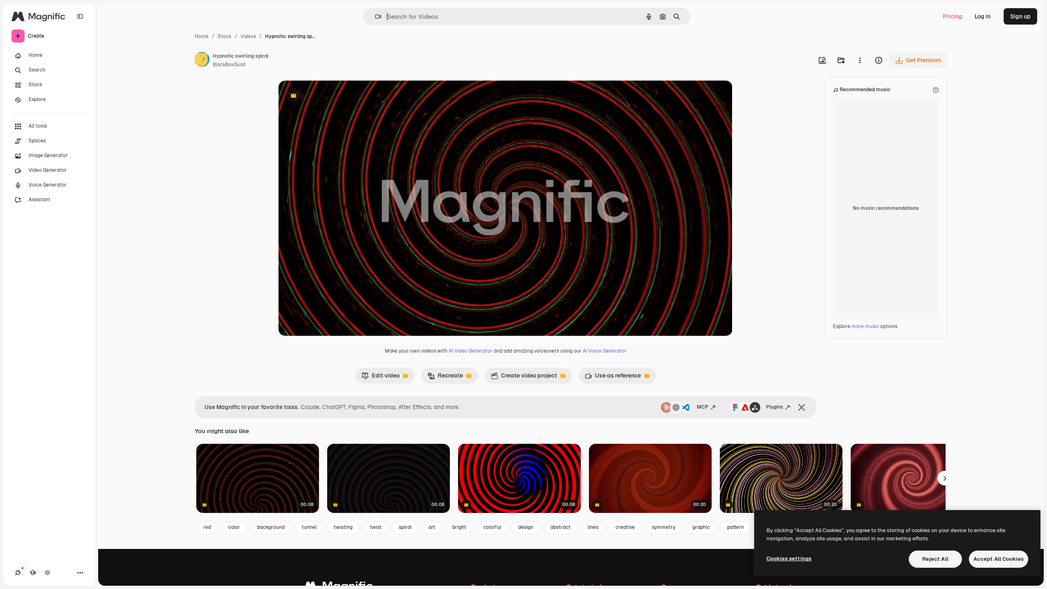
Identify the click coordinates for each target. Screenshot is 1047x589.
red (207, 527)
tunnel (309, 527)
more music (865, 326)
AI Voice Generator (605, 351)
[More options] (860, 60)
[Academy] (32, 572)
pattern (735, 527)
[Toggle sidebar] (80, 16)
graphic (701, 527)
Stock (224, 36)
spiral (405, 527)
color (234, 527)
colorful (492, 527)
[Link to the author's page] (202, 60)
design (525, 527)
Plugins (774, 407)
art (432, 527)
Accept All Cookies (998, 558)
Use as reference (613, 377)
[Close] (802, 407)
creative (625, 527)
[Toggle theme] (47, 572)
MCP (702, 407)
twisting (343, 527)
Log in (983, 16)
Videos (248, 36)
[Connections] (18, 572)
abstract (560, 527)
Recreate (445, 377)
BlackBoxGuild (229, 64)
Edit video (381, 377)
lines (593, 527)
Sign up (1020, 16)
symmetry (663, 527)
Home (202, 36)
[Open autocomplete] (375, 16)
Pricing (952, 16)
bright (459, 527)
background (271, 527)
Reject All (935, 558)
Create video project (524, 377)
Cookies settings (788, 558)
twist (376, 527)
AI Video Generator (470, 351)
